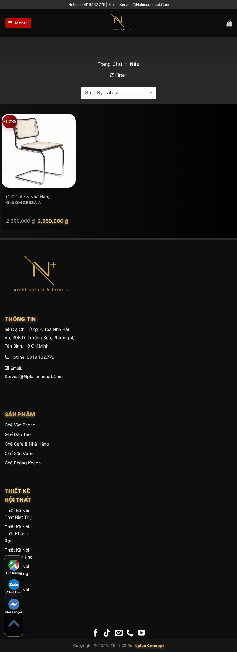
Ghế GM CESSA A (23, 202)
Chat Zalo (13, 592)
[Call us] (130, 633)
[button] (18, 23)
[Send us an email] (119, 633)
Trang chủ (110, 64)
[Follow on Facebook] (95, 633)
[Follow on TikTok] (107, 633)
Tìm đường (14, 573)
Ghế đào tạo (18, 434)
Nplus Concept (149, 645)
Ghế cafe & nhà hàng (27, 443)
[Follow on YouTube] (141, 633)
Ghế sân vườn (19, 453)
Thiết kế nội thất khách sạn (17, 533)
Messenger (13, 612)
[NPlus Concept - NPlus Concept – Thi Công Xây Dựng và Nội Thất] (118, 23)
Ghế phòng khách (23, 462)
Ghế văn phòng (20, 424)
